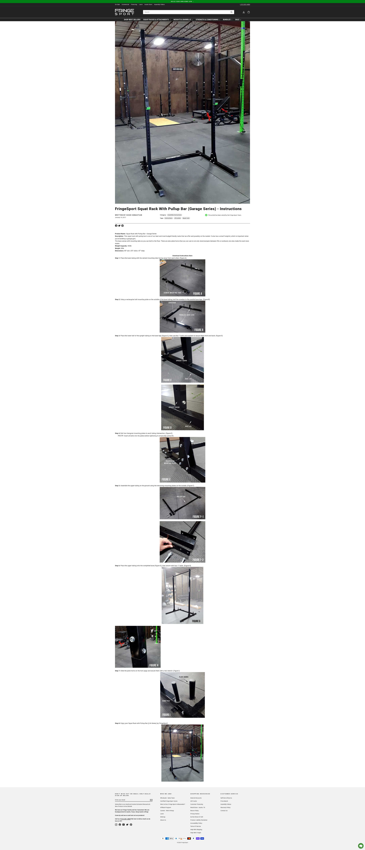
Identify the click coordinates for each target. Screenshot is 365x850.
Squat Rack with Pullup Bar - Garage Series (141, 234)
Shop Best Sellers (132, 20)
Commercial (125, 4)
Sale (237, 20)
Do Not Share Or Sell (196, 817)
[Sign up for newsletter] (151, 800)
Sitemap (162, 817)
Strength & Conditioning (207, 20)
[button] (361, 846)
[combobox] (188, 12)
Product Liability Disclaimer (198, 820)
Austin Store (148, 4)
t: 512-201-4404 (245, 4)
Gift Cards (193, 801)
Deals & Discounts (196, 798)
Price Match (224, 801)
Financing (134, 4)
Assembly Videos (159, 4)
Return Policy (194, 810)
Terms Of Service (195, 826)
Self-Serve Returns (226, 798)
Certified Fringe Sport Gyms (168, 801)
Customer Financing (196, 804)
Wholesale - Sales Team (167, 798)
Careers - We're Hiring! (167, 810)
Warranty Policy (225, 807)
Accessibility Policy (196, 823)
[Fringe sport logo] (124, 12)
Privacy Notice (194, 814)
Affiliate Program (165, 807)
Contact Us (224, 810)
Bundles (227, 20)
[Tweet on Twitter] (119, 225)
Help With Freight (195, 832)
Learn (141, 4)
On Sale (117, 4)
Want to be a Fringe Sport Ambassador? (172, 804)
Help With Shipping (196, 829)
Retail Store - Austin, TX (197, 807)
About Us (163, 820)
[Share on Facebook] (116, 225)
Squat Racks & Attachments (156, 20)
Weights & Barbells (182, 20)
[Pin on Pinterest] (122, 225)
